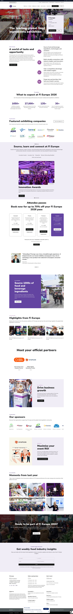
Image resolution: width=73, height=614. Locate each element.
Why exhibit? (40, 400)
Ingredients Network (45, 2)
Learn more (22, 195)
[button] (70, 612)
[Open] (53, 561)
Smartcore (62, 2)
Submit (36, 564)
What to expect (13, 64)
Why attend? (18, 301)
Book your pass (55, 6)
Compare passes (43, 234)
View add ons (36, 244)
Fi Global (40, 2)
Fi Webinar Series (57, 2)
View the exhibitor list (59, 121)
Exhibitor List (34, 6)
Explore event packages (42, 458)
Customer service (49, 578)
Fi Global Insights (51, 2)
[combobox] (44, 561)
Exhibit (61, 6)
